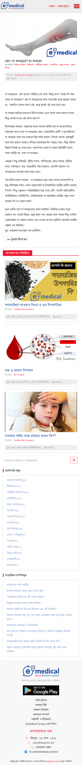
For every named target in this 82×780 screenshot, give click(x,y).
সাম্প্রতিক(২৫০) (14, 498)
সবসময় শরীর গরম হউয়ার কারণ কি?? (30, 436)
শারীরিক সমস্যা (41, 64)
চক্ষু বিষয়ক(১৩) (15, 528)
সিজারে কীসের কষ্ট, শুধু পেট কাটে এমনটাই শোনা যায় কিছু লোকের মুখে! (39, 617)
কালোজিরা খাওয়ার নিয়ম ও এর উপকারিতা (33, 305)
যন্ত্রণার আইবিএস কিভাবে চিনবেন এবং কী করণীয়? (31, 609)
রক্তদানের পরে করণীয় (18, 584)
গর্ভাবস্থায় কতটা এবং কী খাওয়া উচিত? (25, 597)
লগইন (52, 6)
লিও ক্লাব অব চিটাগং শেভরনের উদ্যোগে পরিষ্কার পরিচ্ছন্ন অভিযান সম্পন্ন (39, 633)
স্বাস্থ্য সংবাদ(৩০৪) (16, 504)
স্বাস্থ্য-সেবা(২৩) (14, 553)
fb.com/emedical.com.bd (43, 751)
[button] (75, 5)
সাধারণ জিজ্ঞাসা (41, 709)
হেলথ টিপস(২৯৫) (16, 516)
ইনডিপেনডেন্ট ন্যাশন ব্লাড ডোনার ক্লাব (25, 590)
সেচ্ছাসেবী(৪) (13, 559)
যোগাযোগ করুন (43, 747)
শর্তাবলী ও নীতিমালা (41, 719)
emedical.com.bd (53, 761)
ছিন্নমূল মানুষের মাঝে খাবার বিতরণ (23, 603)
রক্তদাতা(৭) (12, 565)
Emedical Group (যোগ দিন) (41, 724)
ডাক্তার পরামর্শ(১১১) (17, 480)
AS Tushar (19, 374)
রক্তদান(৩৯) (13, 522)
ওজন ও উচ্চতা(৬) (16, 534)
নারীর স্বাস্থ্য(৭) (14, 547)
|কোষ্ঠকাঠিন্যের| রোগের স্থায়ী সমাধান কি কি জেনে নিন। (34, 641)
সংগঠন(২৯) (13, 510)
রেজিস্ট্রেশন (63, 6)
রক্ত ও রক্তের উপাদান (19, 370)
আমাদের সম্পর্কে (41, 714)
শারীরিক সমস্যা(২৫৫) (18, 492)
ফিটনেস (30, 64)
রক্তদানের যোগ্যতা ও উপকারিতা (22, 625)
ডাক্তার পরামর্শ (20, 64)
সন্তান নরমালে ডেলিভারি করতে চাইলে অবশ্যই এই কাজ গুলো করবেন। (37, 649)
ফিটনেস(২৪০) (14, 486)
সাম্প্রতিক (54, 64)
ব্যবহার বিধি (41, 705)
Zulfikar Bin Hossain (24, 75)
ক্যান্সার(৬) (12, 540)
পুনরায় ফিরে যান (18, 239)
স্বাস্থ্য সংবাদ (64, 64)
